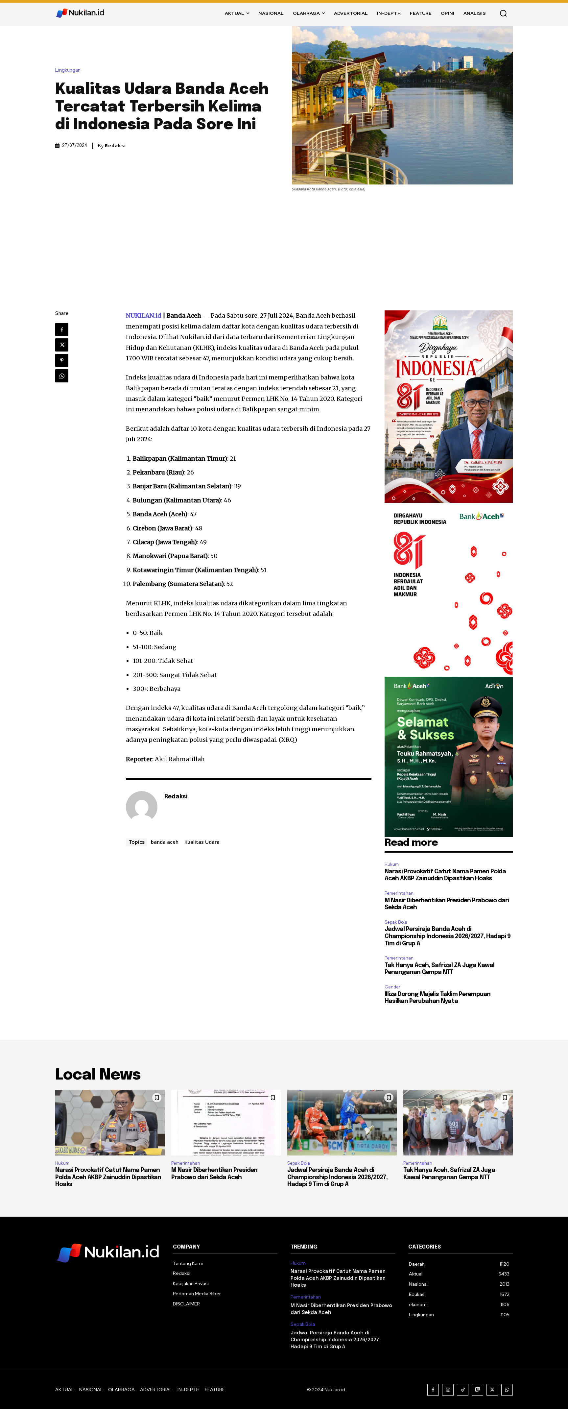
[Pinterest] (61, 360)
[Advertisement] (284, 241)
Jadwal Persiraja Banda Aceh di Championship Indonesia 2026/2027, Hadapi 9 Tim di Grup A (447, 936)
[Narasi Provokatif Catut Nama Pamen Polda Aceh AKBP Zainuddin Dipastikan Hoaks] (110, 1122)
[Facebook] (61, 329)
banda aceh (164, 841)
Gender (392, 987)
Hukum (392, 864)
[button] (503, 13)
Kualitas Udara (202, 841)
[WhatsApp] (61, 375)
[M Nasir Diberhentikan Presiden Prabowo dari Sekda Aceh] (226, 1122)
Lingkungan (68, 70)
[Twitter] (61, 345)
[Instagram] (448, 1390)
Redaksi (115, 146)
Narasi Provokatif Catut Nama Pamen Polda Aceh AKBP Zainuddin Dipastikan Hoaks (108, 1177)
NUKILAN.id (143, 315)
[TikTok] (462, 1390)
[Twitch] (477, 1390)
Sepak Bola (396, 922)
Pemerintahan (399, 893)
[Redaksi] (141, 807)
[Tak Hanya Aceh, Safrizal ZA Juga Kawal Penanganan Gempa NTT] (458, 1122)
